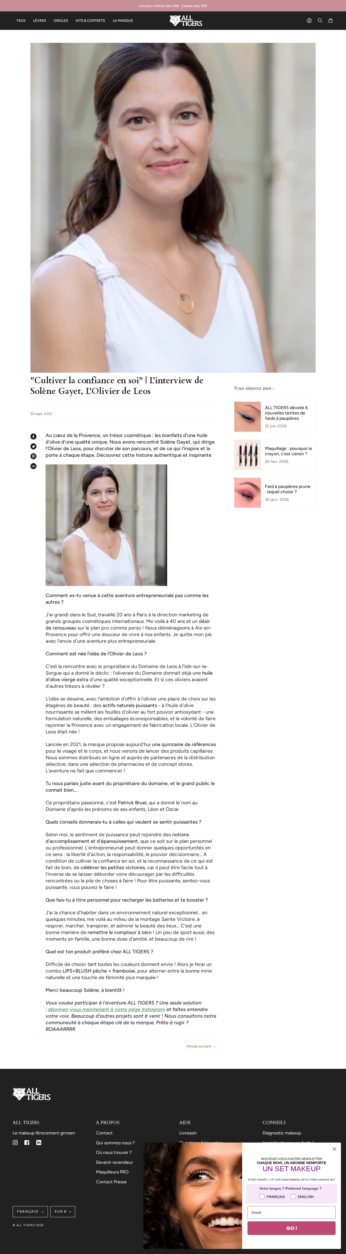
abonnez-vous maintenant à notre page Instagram (106, 1009)
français (28, 1211)
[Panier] (330, 20)
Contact (104, 1132)
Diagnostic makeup (282, 1132)
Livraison (188, 1132)
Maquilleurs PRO (112, 1171)
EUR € (61, 1211)
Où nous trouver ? (114, 1152)
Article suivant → (201, 1046)
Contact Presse (111, 1181)
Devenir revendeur (114, 1162)
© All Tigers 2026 (28, 1225)
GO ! (291, 1228)
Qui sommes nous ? (115, 1142)
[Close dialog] (334, 1149)
